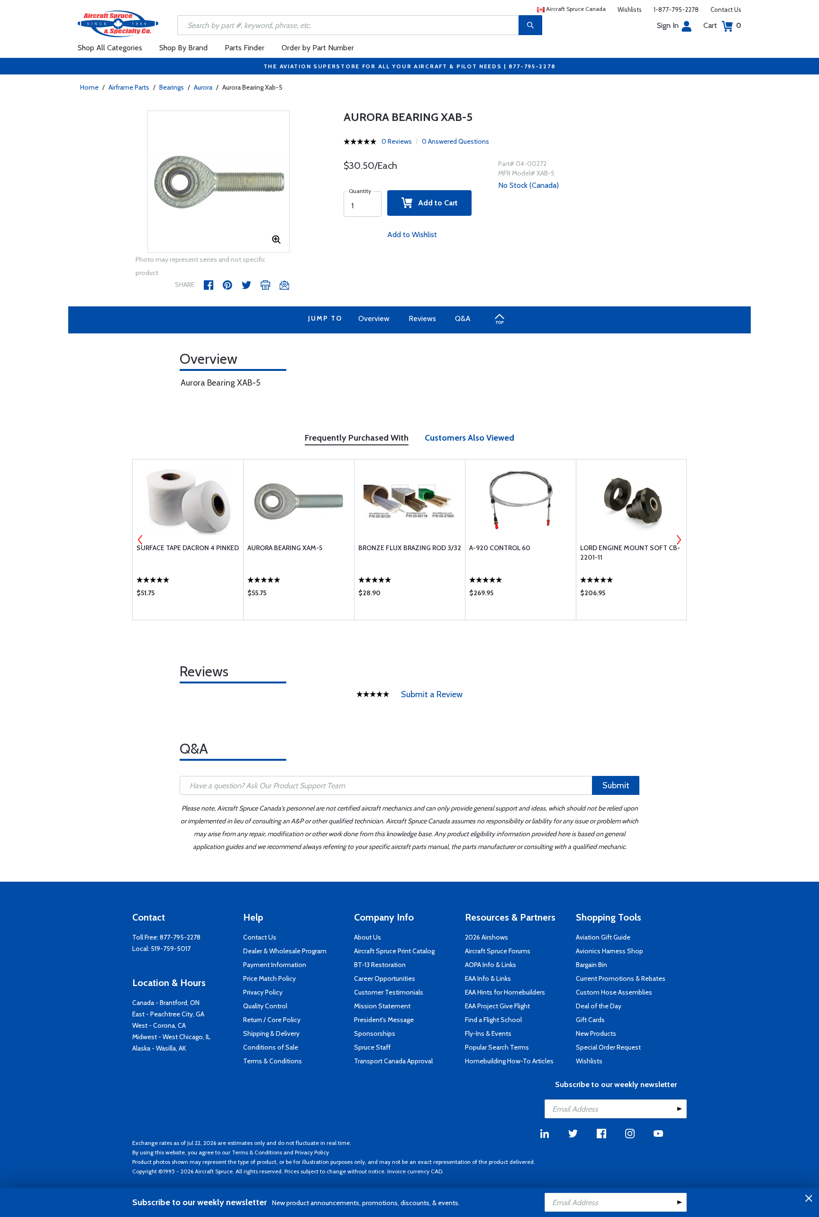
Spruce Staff (372, 1047)
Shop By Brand (183, 47)
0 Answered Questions (455, 141)
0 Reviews (397, 141)
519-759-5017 (171, 948)
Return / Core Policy (271, 1019)
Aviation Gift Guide (603, 937)
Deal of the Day (598, 1006)
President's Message (384, 1019)
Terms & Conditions (272, 1061)
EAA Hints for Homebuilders (505, 992)
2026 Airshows (486, 937)
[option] (218, 182)
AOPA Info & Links (490, 964)
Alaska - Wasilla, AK (159, 1048)
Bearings (171, 87)
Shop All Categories (110, 47)
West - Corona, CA (159, 1025)
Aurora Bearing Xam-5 (284, 548)
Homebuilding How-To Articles (509, 1061)
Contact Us (725, 9)
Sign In (668, 25)
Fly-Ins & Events (488, 1033)
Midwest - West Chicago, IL (171, 1037)
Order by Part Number (318, 47)
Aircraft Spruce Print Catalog (394, 951)
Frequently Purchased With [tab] (357, 438)
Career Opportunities (384, 978)
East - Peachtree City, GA (168, 1014)
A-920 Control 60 (499, 548)
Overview (374, 318)
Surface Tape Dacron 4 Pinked (187, 548)
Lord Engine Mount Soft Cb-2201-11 (630, 553)
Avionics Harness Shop (609, 951)
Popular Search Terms (497, 1047)
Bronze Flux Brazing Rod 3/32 (409, 548)
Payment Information (274, 964)
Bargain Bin (591, 964)
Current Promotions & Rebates (620, 978)
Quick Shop (188, 595)
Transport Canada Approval (393, 1061)
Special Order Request (608, 1047)
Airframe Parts (129, 87)
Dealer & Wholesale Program (285, 951)
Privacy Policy (262, 992)
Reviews (422, 318)
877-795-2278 (180, 937)
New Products (596, 1033)
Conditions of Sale (270, 1047)
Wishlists (630, 9)
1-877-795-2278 (676, 9)
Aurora (203, 87)
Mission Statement (382, 1006)
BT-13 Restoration (380, 964)
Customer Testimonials (388, 992)
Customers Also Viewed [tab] (469, 438)
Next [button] (679, 540)
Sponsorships (374, 1033)
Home (89, 87)
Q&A (463, 318)
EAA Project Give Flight (497, 1006)
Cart (722, 25)
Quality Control (265, 1006)
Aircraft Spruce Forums (497, 951)
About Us (367, 937)
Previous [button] (140, 540)
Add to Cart (435, 202)
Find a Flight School (493, 1019)
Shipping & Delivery (271, 1033)
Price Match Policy (269, 978)
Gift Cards (590, 1019)
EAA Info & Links (488, 978)
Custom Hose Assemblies (614, 992)
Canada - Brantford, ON (166, 1002)
